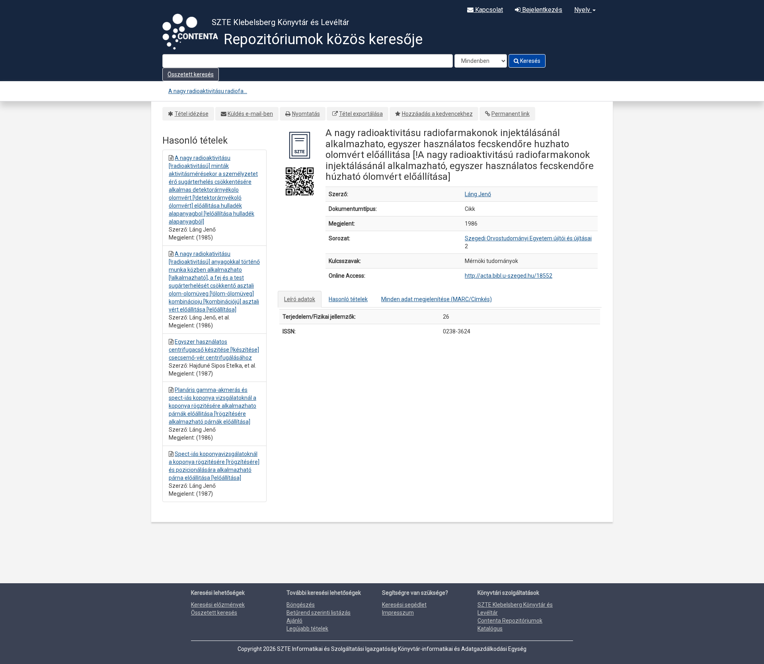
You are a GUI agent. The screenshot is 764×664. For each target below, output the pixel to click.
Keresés (529, 61)
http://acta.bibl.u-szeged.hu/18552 (508, 276)
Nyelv (583, 10)
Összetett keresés (191, 74)
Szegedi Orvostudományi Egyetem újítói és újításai (528, 238)
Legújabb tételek (307, 628)
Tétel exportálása (361, 114)
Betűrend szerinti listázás (318, 612)
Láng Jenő (478, 194)
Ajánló (294, 620)
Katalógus (490, 628)
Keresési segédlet (404, 605)
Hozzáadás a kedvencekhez (437, 114)
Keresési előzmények (218, 605)
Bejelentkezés (541, 10)
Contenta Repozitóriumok (509, 620)
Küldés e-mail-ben (250, 114)
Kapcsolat (488, 10)
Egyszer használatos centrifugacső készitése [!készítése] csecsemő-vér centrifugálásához (214, 350)
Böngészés (300, 605)
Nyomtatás (306, 114)
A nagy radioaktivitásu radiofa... (207, 91)
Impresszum (398, 612)
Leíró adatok (299, 299)
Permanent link (510, 114)
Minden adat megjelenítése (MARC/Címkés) (436, 299)
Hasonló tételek (348, 299)
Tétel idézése (192, 114)
